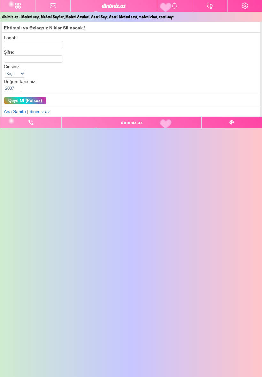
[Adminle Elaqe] (30, 122)
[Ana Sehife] (17, 6)
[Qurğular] (244, 6)
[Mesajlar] (52, 6)
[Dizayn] (232, 122)
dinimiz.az (40, 111)
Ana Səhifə (15, 111)
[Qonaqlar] (209, 6)
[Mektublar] (174, 6)
